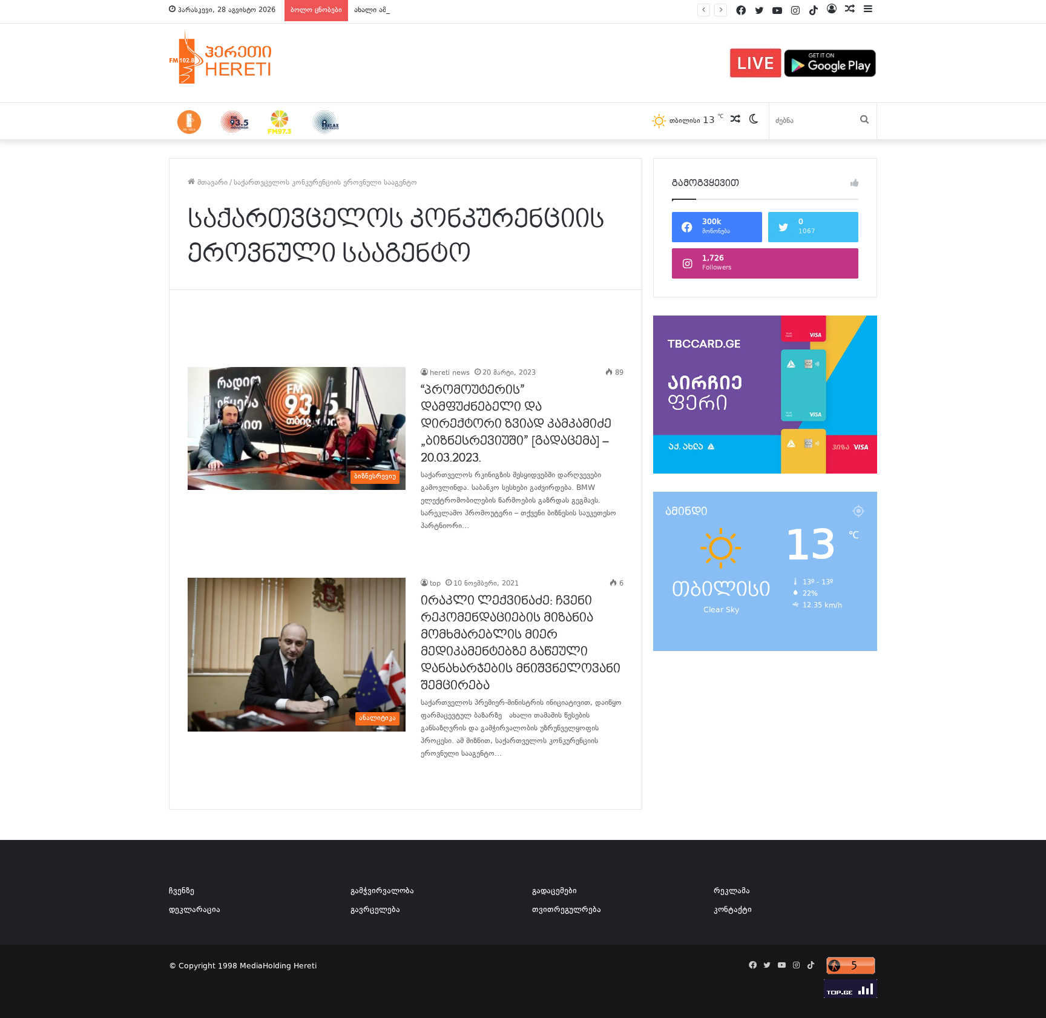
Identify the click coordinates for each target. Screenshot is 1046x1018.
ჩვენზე (181, 891)
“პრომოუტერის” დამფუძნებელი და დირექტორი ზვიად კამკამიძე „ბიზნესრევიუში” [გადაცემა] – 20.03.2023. (516, 424)
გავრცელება (375, 910)
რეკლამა (732, 891)
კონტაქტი (733, 910)
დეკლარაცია (194, 910)
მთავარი (211, 182)
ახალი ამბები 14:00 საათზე (403, 10)
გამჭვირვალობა (382, 891)
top (435, 584)
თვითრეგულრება (566, 910)
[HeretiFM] (235, 57)
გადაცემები (554, 891)
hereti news (450, 373)
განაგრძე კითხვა (436, 551)
